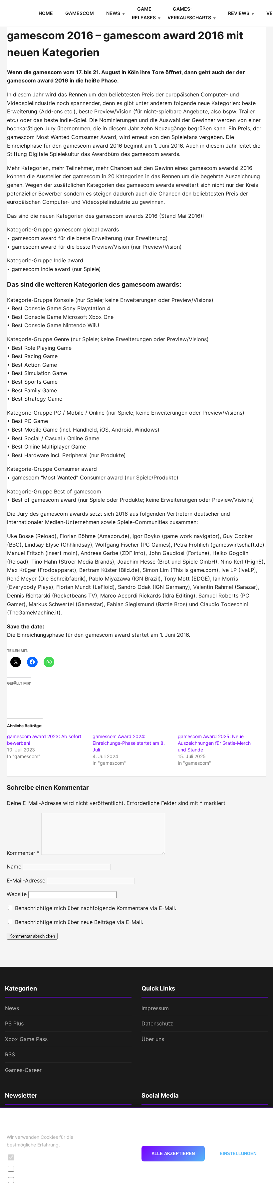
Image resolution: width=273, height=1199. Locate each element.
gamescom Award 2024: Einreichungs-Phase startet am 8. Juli (129, 742)
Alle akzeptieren (173, 1153)
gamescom (79, 13)
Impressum (155, 1008)
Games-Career (23, 1070)
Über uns (152, 1039)
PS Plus (14, 1023)
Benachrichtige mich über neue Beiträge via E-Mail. (79, 922)
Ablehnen (114, 1153)
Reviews (238, 13)
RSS (10, 1054)
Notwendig (30, 1157)
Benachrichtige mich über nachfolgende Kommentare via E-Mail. (95, 908)
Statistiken (29, 1168)
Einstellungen (238, 1153)
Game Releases (144, 13)
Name (14, 866)
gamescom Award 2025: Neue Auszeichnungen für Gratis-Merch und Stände (214, 742)
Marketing (29, 1180)
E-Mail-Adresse (26, 880)
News (113, 13)
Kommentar (23, 853)
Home (46, 13)
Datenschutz (157, 1023)
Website (17, 894)
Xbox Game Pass (26, 1039)
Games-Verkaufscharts (189, 13)
